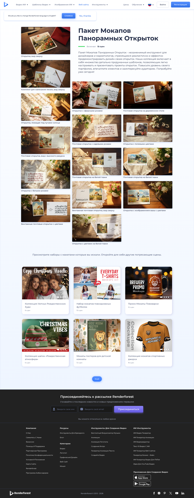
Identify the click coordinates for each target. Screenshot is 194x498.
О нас (28, 433)
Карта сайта (31, 464)
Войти (163, 4)
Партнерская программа (36, 451)
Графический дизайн (68, 457)
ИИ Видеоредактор (141, 442)
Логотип (63, 453)
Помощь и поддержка (35, 446)
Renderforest (31, 468)
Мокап (62, 466)
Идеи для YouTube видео (144, 464)
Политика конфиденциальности (39, 455)
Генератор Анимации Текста (102, 451)
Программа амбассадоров (37, 473)
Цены (126, 4)
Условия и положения (35, 460)
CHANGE (69, 16)
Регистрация (180, 4)
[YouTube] (176, 493)
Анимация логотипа (99, 442)
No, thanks (85, 16)
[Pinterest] (164, 493)
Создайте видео (98, 455)
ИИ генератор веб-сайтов (144, 451)
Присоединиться (128, 409)
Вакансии (30, 442)
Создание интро (98, 446)
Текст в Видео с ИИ (141, 446)
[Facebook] (154, 493)
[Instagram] (159, 493)
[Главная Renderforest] (6, 5)
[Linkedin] (182, 493)
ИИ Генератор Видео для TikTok (146, 460)
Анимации (95, 437)
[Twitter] (170, 493)
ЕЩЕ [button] (97, 379)
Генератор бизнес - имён (143, 455)
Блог (62, 437)
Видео (62, 449)
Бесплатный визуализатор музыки (105, 433)
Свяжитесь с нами (33, 437)
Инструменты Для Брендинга (72, 433)
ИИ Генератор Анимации (143, 437)
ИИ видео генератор (142, 433)
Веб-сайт (64, 462)
